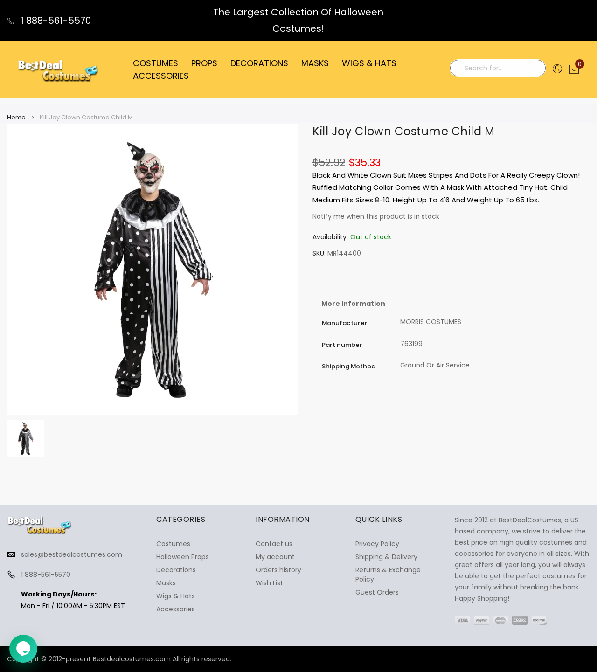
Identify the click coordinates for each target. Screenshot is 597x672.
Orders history (278, 570)
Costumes (173, 543)
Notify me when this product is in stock (375, 216)
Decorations (176, 570)
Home (16, 117)
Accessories (175, 609)
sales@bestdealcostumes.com (71, 554)
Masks (166, 583)
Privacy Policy (377, 543)
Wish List (269, 583)
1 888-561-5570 (54, 20)
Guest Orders (377, 592)
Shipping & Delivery (386, 556)
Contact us (274, 543)
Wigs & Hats (175, 596)
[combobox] (498, 68)
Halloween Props (182, 556)
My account (275, 556)
